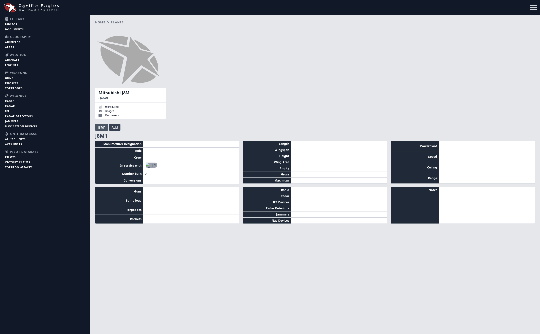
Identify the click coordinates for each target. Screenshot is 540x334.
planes (117, 22)
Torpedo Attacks (19, 167)
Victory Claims (17, 162)
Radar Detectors (19, 116)
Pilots (10, 157)
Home (100, 22)
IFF (7, 111)
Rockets (11, 83)
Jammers (12, 121)
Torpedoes (14, 88)
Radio (10, 101)
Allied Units (15, 139)
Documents (14, 29)
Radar (10, 106)
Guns (9, 78)
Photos (11, 24)
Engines (11, 65)
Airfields (13, 42)
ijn (154, 165)
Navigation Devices (21, 126)
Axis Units (13, 144)
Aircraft (12, 60)
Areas (9, 47)
